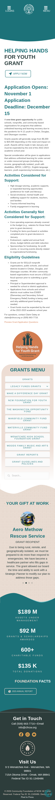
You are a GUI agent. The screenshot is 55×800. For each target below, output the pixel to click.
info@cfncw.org (27, 733)
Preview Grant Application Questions (21, 322)
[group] (27, 621)
